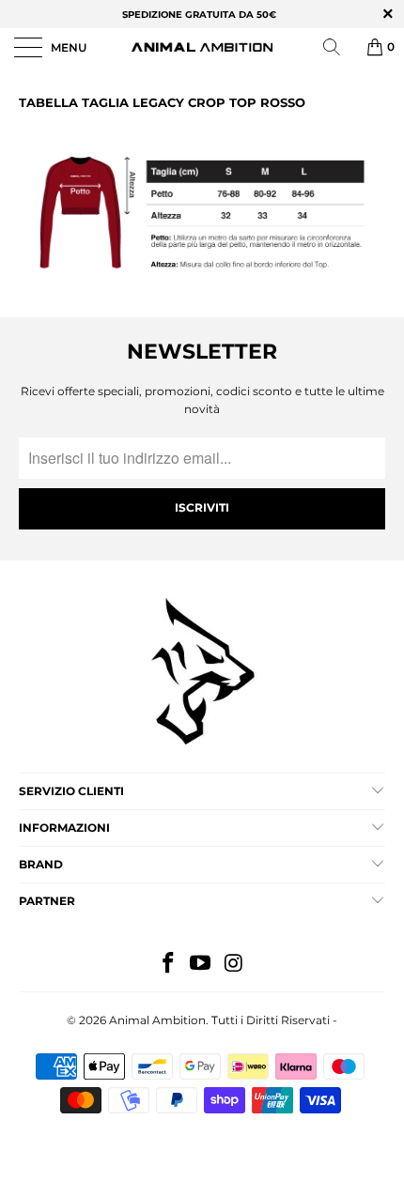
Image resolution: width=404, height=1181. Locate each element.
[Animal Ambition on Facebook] (168, 964)
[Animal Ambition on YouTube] (201, 964)
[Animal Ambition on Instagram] (234, 964)
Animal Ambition (157, 1020)
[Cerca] (338, 46)
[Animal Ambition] (202, 47)
